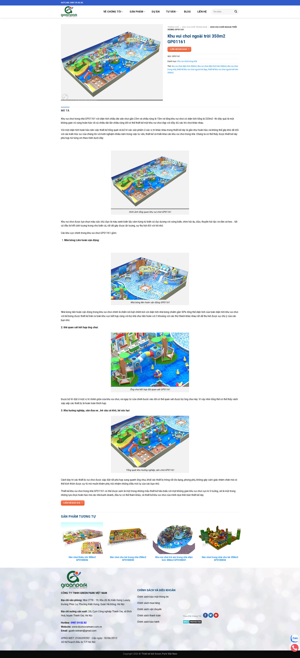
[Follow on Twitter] (210, 615)
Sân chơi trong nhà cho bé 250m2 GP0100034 (220, 559)
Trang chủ (173, 27)
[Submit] (235, 11)
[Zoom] (65, 97)
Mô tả (65, 110)
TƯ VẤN (170, 11)
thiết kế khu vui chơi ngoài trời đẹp (192, 69)
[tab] (65, 110)
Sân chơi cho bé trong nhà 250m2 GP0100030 (128, 559)
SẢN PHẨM (136, 11)
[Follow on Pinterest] (216, 615)
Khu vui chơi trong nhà (194, 27)
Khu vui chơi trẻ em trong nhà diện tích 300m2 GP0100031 (174, 559)
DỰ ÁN (156, 11)
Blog (187, 11)
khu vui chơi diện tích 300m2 (184, 66)
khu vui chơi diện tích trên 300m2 (212, 66)
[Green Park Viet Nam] (79, 11)
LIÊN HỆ (202, 11)
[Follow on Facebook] (205, 615)
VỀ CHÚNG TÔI (112, 11)
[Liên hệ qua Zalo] (295, 639)
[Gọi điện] (295, 648)
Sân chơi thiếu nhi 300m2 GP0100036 (82, 559)
